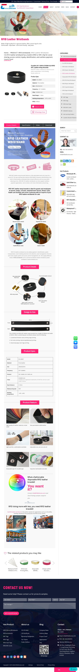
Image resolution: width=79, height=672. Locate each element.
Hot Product (8, 624)
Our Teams (24, 639)
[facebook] (8, 656)
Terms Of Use (40, 665)
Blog (41, 624)
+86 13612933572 (68, 149)
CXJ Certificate (25, 633)
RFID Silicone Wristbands (10, 630)
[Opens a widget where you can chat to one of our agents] (73, 669)
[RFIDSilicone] (8, 6)
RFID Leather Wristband (39, 53)
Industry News (44, 633)
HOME (40, 7)
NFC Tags (5, 636)
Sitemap (30, 665)
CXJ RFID (7, 55)
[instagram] (14, 656)
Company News (44, 630)
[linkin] (11, 656)
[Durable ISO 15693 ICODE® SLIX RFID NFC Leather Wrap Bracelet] (7, 94)
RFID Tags (6, 639)
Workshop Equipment (27, 636)
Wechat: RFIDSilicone (66, 642)
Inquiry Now (8, 59)
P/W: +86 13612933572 (65, 639)
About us (25, 624)
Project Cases (43, 636)
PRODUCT (45, 7)
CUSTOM (57, 7)
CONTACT (72, 7)
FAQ (41, 642)
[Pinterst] (18, 656)
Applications (43, 639)
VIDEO (62, 7)
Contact (61, 624)
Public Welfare (25, 642)
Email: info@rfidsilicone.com (67, 636)
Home (6, 53)
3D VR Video (24, 630)
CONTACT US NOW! (17, 587)
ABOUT (51, 7)
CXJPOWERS (61, 665)
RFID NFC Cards (7, 646)
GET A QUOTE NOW (11, 613)
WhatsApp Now (40, 112)
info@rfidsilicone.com (38, 493)
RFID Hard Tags (7, 642)
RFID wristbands (24, 53)
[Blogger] (25, 656)
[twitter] (21, 656)
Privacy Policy (51, 665)
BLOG (67, 7)
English (64, 1)
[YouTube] (4, 656)
